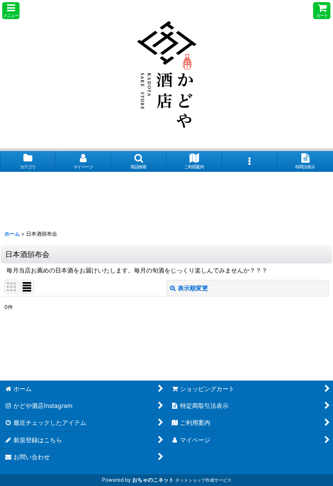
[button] (11, 10)
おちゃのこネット (153, 479)
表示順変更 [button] (193, 288)
